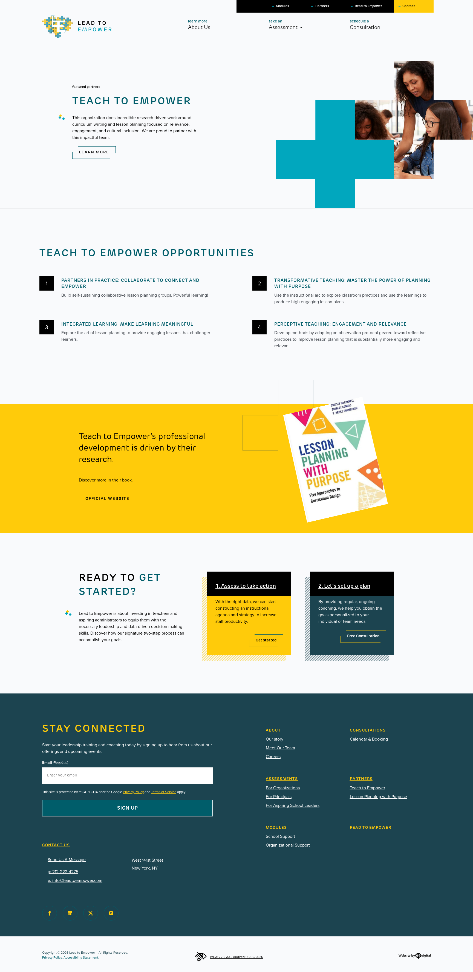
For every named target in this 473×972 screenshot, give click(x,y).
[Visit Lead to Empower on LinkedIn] (70, 913)
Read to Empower (368, 6)
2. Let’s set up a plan (344, 586)
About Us (199, 24)
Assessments (282, 779)
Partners (322, 6)
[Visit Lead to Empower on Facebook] (49, 913)
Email (55, 763)
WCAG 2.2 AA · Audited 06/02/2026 (236, 956)
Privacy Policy (133, 792)
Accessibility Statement (81, 957)
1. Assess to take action (245, 586)
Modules (282, 6)
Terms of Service (163, 792)
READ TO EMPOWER (370, 828)
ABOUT (273, 731)
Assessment (283, 24)
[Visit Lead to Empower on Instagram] (111, 913)
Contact (408, 6)
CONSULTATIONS (368, 731)
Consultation (365, 24)
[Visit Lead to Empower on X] (90, 913)
